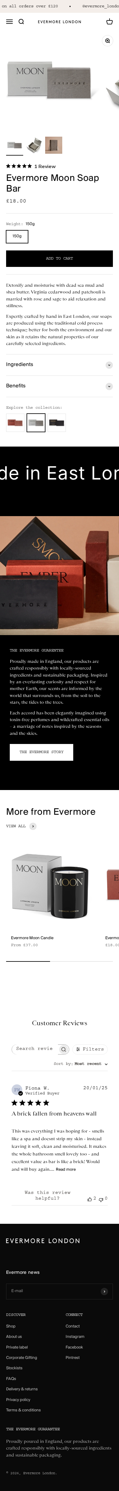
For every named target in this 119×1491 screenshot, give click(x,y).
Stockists (14, 1368)
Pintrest (73, 1358)
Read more (66, 1169)
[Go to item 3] (53, 146)
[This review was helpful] (90, 1199)
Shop (11, 1326)
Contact (73, 1326)
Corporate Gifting (21, 1358)
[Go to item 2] (34, 146)
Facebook (74, 1347)
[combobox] (81, 1064)
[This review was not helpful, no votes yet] (101, 1199)
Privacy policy (18, 1400)
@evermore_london (98, 6)
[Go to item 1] (14, 146)
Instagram (75, 1337)
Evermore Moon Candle (32, 938)
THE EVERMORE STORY (41, 752)
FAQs (11, 1379)
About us (14, 1337)
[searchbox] (35, 1049)
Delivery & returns (22, 1389)
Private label (17, 1347)
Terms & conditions (23, 1410)
